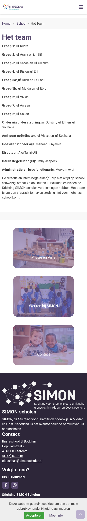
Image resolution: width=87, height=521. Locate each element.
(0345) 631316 (12, 456)
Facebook (5, 485)
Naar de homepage (33, 7)
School (21, 23)
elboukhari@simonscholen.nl (22, 461)
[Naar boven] (80, 514)
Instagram (14, 485)
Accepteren (34, 515)
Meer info (56, 515)
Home (6, 23)
